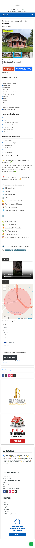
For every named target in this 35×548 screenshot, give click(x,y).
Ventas (6, 504)
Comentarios (6, 345)
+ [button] (4, 286)
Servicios (6, 509)
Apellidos (5, 330)
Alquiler (6, 507)
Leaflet (19, 318)
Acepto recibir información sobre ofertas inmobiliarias (15, 353)
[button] (31, 30)
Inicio (5, 502)
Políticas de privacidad (10, 514)
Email (4, 335)
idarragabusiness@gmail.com (11, 488)
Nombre (5, 325)
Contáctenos (7, 511)
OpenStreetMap (28, 318)
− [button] (4, 289)
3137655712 (19, 9)
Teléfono (5, 340)
